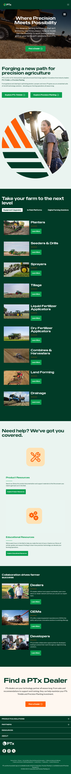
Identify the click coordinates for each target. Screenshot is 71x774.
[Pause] (64, 14)
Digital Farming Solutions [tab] (58, 210)
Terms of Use (13, 760)
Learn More (36, 231)
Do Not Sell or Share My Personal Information (34, 760)
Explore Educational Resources (17, 553)
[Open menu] (68, 5)
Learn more (36, 402)
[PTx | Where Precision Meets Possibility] (7, 4)
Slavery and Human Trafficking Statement (23, 762)
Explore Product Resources (15, 492)
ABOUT (5, 736)
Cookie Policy (37, 762)
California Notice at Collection (53, 760)
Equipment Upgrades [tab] (12, 210)
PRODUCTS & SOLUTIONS (13, 719)
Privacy (20, 760)
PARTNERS (7, 725)
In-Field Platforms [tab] (34, 210)
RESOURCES (7, 730)
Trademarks (45, 762)
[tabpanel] (35, 315)
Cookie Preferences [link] (54, 762)
